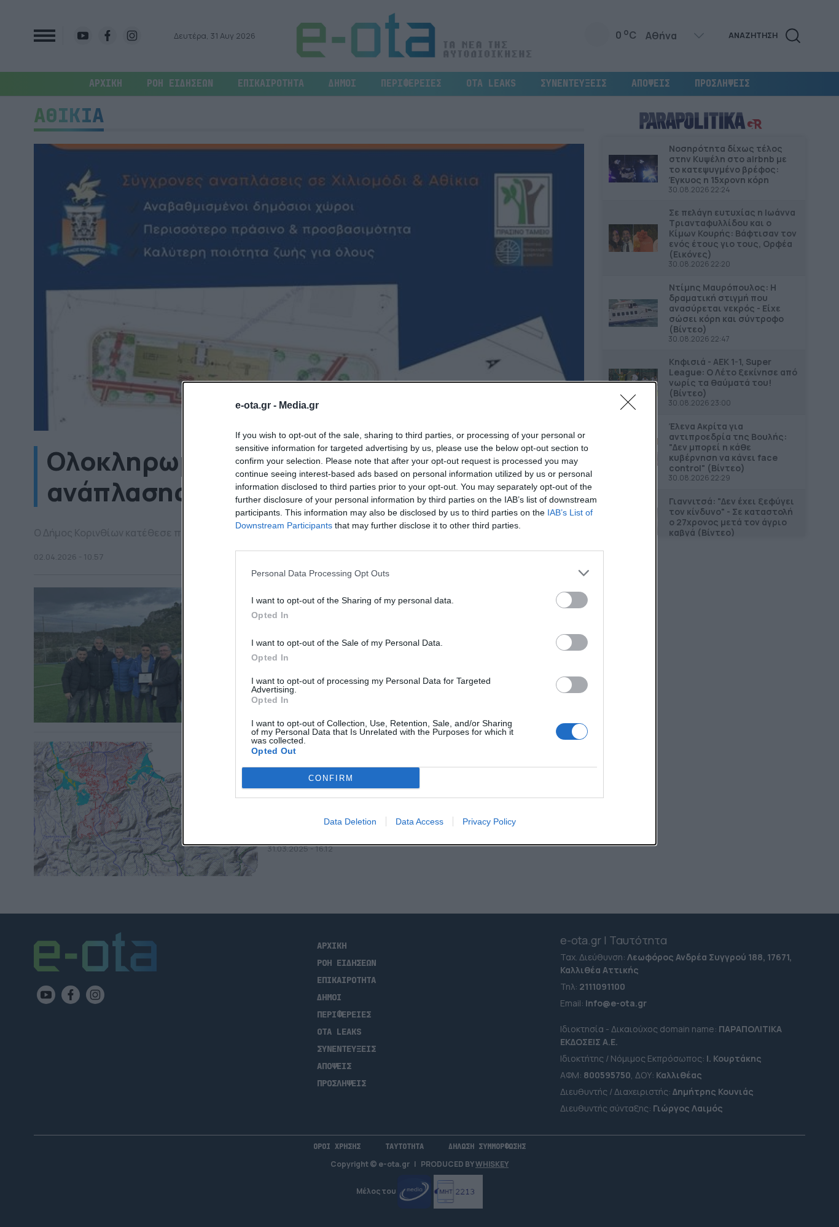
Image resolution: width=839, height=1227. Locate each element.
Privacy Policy (489, 821)
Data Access (419, 821)
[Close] (632, 406)
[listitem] (419, 572)
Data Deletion (350, 821)
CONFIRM (331, 778)
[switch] (572, 600)
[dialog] (419, 613)
